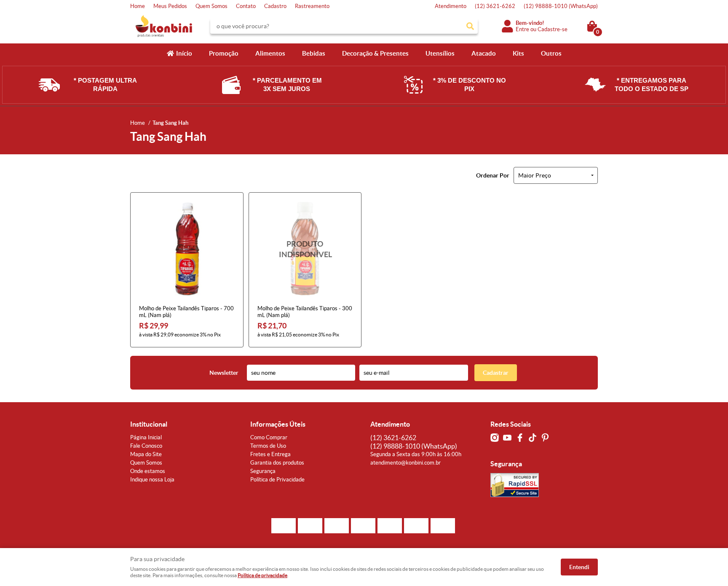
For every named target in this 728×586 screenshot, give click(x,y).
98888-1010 (561, 6)
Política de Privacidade (277, 479)
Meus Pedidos (170, 6)
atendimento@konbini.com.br (405, 463)
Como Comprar (268, 437)
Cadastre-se (552, 29)
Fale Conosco (146, 446)
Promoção (223, 53)
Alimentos (270, 53)
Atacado (483, 53)
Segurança (263, 471)
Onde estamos (147, 471)
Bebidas (313, 53)
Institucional (148, 424)
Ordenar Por (492, 175)
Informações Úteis (277, 424)
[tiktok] (532, 437)
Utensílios (440, 53)
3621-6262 (495, 6)
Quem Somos (211, 6)
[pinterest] (545, 437)
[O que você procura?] (470, 26)
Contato (246, 6)
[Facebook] (520, 437)
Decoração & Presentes (375, 53)
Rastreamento (312, 6)
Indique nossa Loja (152, 479)
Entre (522, 29)
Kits (518, 53)
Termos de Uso (268, 446)
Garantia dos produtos (277, 463)
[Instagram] (494, 437)
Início (184, 53)
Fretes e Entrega (270, 454)
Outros (551, 53)
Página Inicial (146, 437)
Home (137, 6)
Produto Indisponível (305, 249)
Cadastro (275, 6)
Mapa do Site (146, 454)
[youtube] (507, 437)
